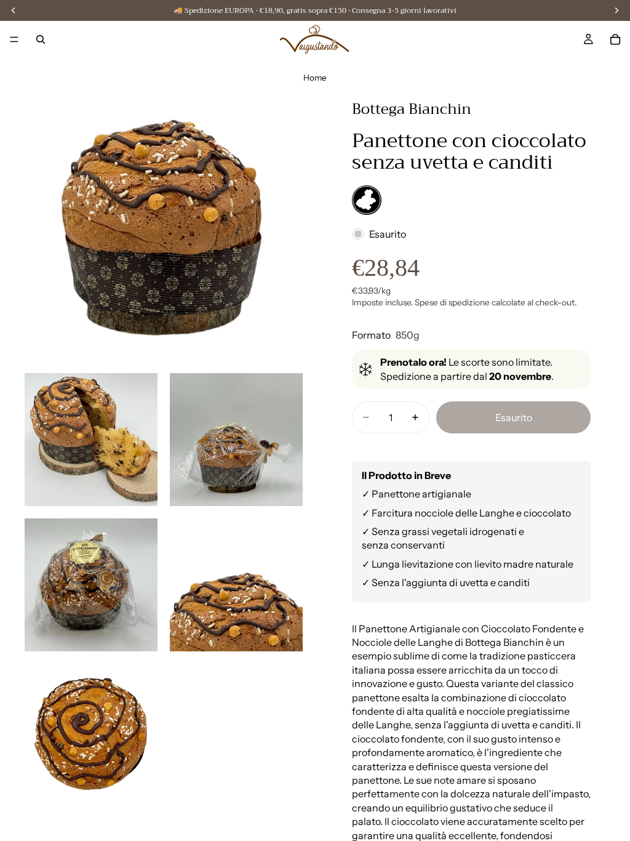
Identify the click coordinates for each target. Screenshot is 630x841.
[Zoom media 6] (91, 730)
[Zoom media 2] (91, 439)
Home (315, 77)
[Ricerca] (40, 39)
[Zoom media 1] (164, 221)
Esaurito (513, 417)
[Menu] (14, 39)
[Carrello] (615, 39)
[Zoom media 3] (236, 439)
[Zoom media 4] (91, 584)
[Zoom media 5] (236, 584)
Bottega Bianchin (411, 109)
